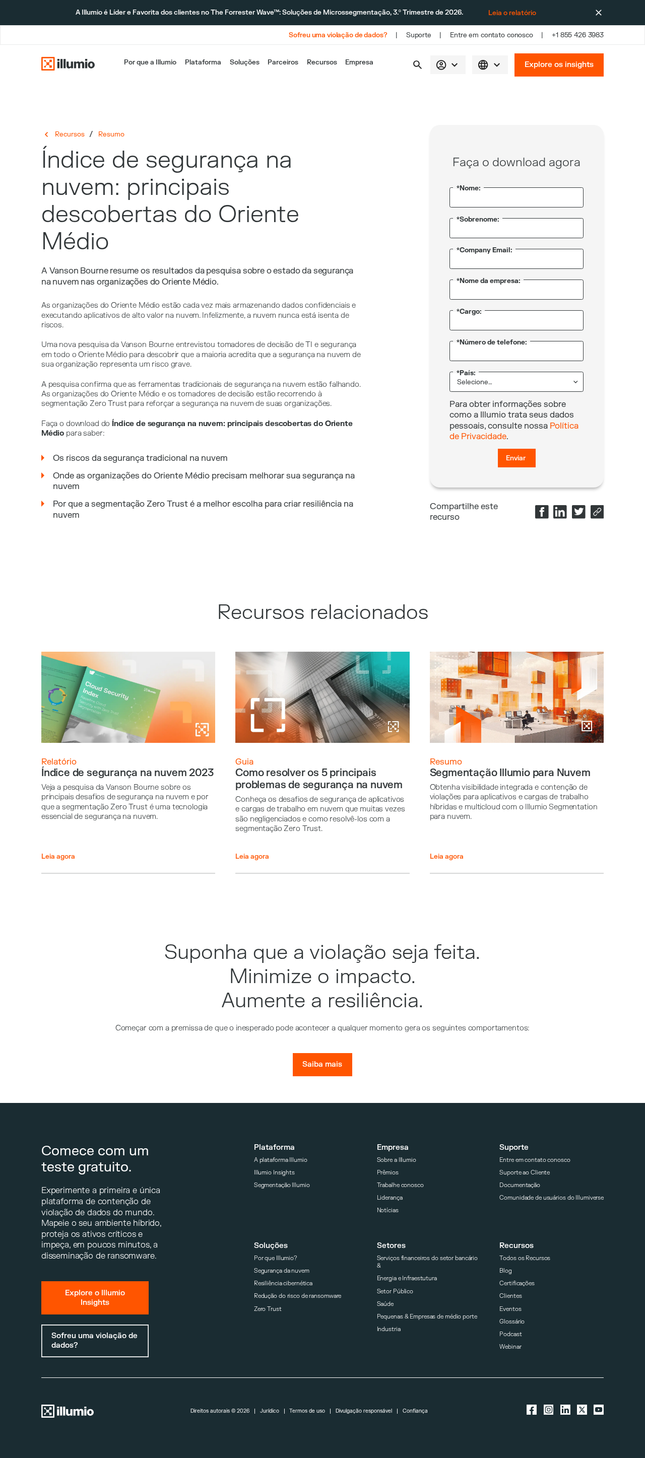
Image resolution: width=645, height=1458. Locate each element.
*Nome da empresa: (489, 280)
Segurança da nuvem (281, 1271)
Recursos (322, 62)
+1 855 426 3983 (578, 35)
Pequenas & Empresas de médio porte (427, 1317)
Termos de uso (307, 1411)
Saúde (385, 1304)
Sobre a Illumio (396, 1160)
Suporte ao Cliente (524, 1172)
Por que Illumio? (275, 1258)
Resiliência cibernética (283, 1283)
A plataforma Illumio (280, 1160)
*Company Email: (484, 250)
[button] (417, 65)
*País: (466, 373)
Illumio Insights (274, 1172)
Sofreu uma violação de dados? (338, 35)
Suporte (418, 35)
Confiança (415, 1411)
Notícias (388, 1210)
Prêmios (388, 1172)
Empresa (359, 62)
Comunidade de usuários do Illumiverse (551, 1198)
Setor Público (395, 1291)
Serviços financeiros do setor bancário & (427, 1262)
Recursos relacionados (322, 613)
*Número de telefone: (492, 342)
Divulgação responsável (364, 1411)
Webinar (510, 1347)
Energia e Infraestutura (407, 1278)
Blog (505, 1271)
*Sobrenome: (478, 219)
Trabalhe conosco (400, 1185)
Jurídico (269, 1411)
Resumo (111, 134)
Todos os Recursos (524, 1258)
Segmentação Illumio (282, 1185)
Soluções (245, 62)
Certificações (517, 1283)
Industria (389, 1329)
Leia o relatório (512, 13)
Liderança (390, 1198)
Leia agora (58, 856)
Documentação (519, 1185)
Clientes (510, 1296)
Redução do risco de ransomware (298, 1296)
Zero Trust (268, 1309)
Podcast (510, 1334)
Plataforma (203, 62)
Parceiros (283, 62)
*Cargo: (469, 311)
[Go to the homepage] (68, 65)
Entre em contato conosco (491, 35)
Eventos (510, 1309)
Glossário (512, 1322)
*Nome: (469, 188)
